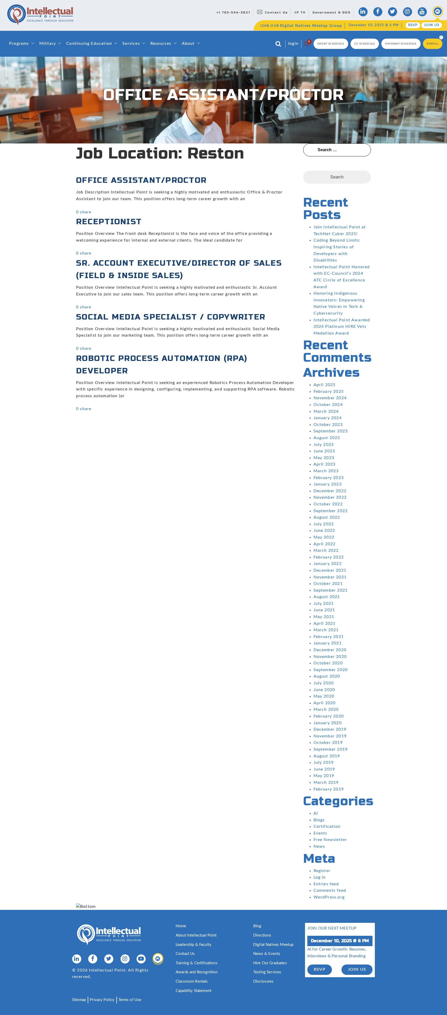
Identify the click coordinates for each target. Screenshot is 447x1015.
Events (320, 833)
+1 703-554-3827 (233, 12)
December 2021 (330, 570)
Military (47, 43)
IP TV (300, 12)
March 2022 (326, 550)
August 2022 (327, 517)
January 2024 (328, 418)
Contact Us (276, 12)
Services (131, 43)
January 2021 (328, 643)
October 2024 (328, 405)
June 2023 (324, 451)
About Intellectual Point (196, 935)
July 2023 (324, 445)
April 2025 (325, 385)
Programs (19, 43)
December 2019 (330, 729)
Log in (320, 877)
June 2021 (324, 610)
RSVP (413, 25)
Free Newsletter (330, 840)
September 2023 (331, 431)
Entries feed (326, 884)
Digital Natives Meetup (273, 945)
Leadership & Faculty (193, 945)
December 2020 (330, 650)
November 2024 (330, 398)
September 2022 (331, 511)
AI (316, 813)
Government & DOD (331, 12)
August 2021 (327, 597)
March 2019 (326, 782)
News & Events (266, 954)
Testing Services (267, 972)
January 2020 (328, 723)
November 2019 (330, 736)
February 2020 (329, 716)
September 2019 (331, 749)
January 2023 (328, 484)
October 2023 (328, 425)
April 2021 (325, 623)
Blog (257, 926)
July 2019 (324, 762)
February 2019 (329, 789)
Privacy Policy (102, 1000)
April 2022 (325, 544)
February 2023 (329, 478)
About (188, 43)
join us (357, 969)
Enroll (432, 43)
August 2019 (327, 756)
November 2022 (330, 497)
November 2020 (330, 657)
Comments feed (330, 890)
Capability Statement (193, 991)
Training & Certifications (197, 963)
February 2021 (329, 637)
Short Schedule (330, 43)
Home (181, 926)
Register (322, 871)
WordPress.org (329, 897)
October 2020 (328, 663)
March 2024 (326, 411)
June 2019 (324, 769)
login (293, 43)
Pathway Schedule (400, 43)
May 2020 (324, 696)
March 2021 (326, 630)
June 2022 (324, 530)
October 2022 (328, 504)
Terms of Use (129, 1000)
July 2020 (324, 683)
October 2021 (328, 584)
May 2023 (324, 458)
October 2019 (328, 743)
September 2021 (331, 590)
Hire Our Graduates (270, 963)
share (85, 212)
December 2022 (330, 491)
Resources (161, 43)
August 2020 (327, 676)
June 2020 (324, 690)
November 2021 (330, 577)
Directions (262, 935)
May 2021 (324, 617)
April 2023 (325, 464)
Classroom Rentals (192, 981)
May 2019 (324, 776)
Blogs (319, 820)
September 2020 (331, 670)
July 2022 (324, 524)
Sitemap (79, 1000)
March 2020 (326, 709)
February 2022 (329, 557)
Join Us (431, 25)
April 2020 (325, 703)
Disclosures (263, 981)
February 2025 (329, 391)
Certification (327, 826)
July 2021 (324, 603)
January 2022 (328, 564)
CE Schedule (364, 43)
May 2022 (324, 537)
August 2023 (327, 438)
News (319, 846)
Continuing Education (89, 43)
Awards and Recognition (197, 972)
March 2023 (326, 471)
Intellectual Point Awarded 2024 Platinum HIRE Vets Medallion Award (342, 326)
